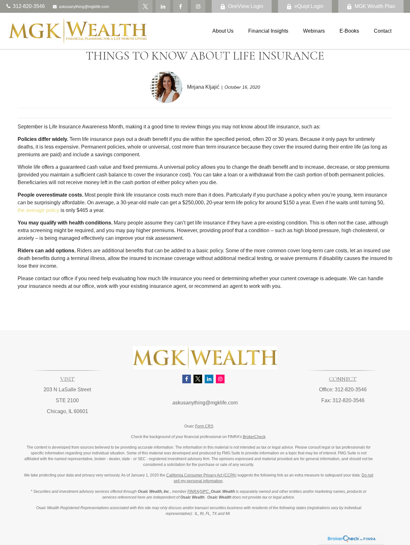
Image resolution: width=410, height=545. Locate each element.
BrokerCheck (254, 437)
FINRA (193, 491)
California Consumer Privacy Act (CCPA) (201, 475)
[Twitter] (145, 6)
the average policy (38, 210)
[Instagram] (220, 379)
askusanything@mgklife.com (84, 6)
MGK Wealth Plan (375, 6)
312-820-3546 (29, 6)
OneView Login (245, 6)
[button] (223, 30)
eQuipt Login (309, 6)
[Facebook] (180, 6)
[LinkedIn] (163, 6)
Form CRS (204, 426)
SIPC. (205, 491)
